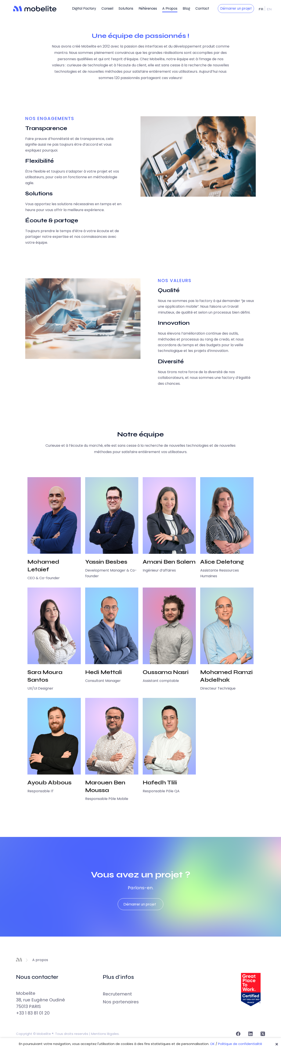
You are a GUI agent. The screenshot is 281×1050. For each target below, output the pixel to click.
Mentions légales (105, 1033)
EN (269, 9)
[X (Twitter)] (263, 1034)
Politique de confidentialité (240, 1043)
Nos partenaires (121, 1002)
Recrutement (117, 994)
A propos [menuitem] (169, 8)
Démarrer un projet (236, 8)
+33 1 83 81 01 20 (33, 1013)
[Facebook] (238, 1034)
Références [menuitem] (148, 8)
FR (261, 9)
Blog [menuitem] (186, 8)
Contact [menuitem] (202, 8)
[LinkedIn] (250, 1034)
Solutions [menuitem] (126, 8)
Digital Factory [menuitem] (84, 8)
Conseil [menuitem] (107, 8)
